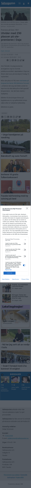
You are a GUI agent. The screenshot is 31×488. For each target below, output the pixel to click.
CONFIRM (9, 273)
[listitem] (15, 239)
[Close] (27, 209)
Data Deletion (5, 279)
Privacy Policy (25, 279)
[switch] (24, 244)
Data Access (15, 279)
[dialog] (15, 244)
